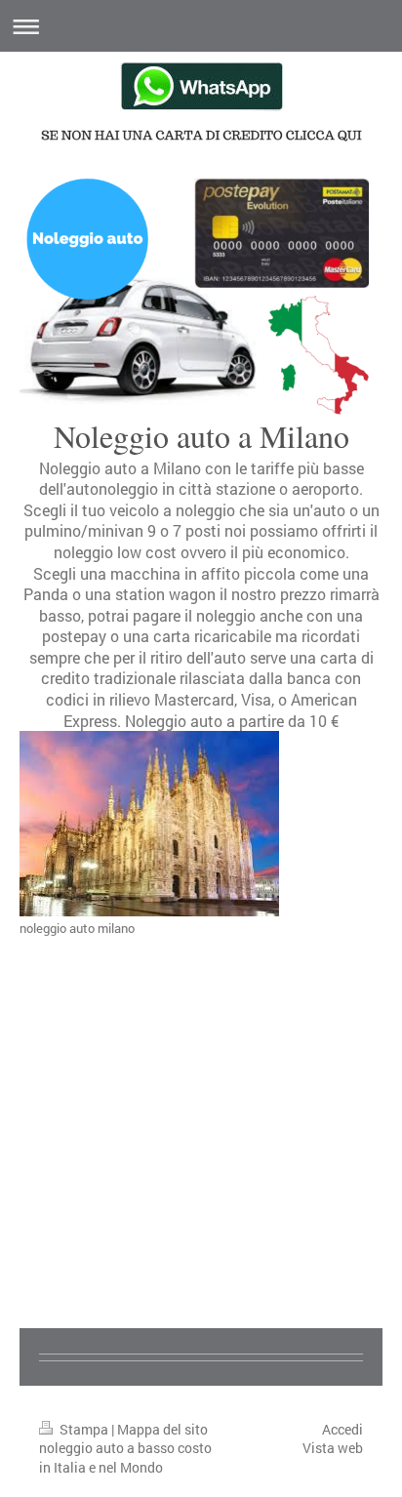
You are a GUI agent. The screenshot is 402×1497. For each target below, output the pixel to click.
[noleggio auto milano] (149, 823)
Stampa (84, 1429)
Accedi (342, 1429)
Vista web (332, 1447)
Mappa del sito (162, 1429)
